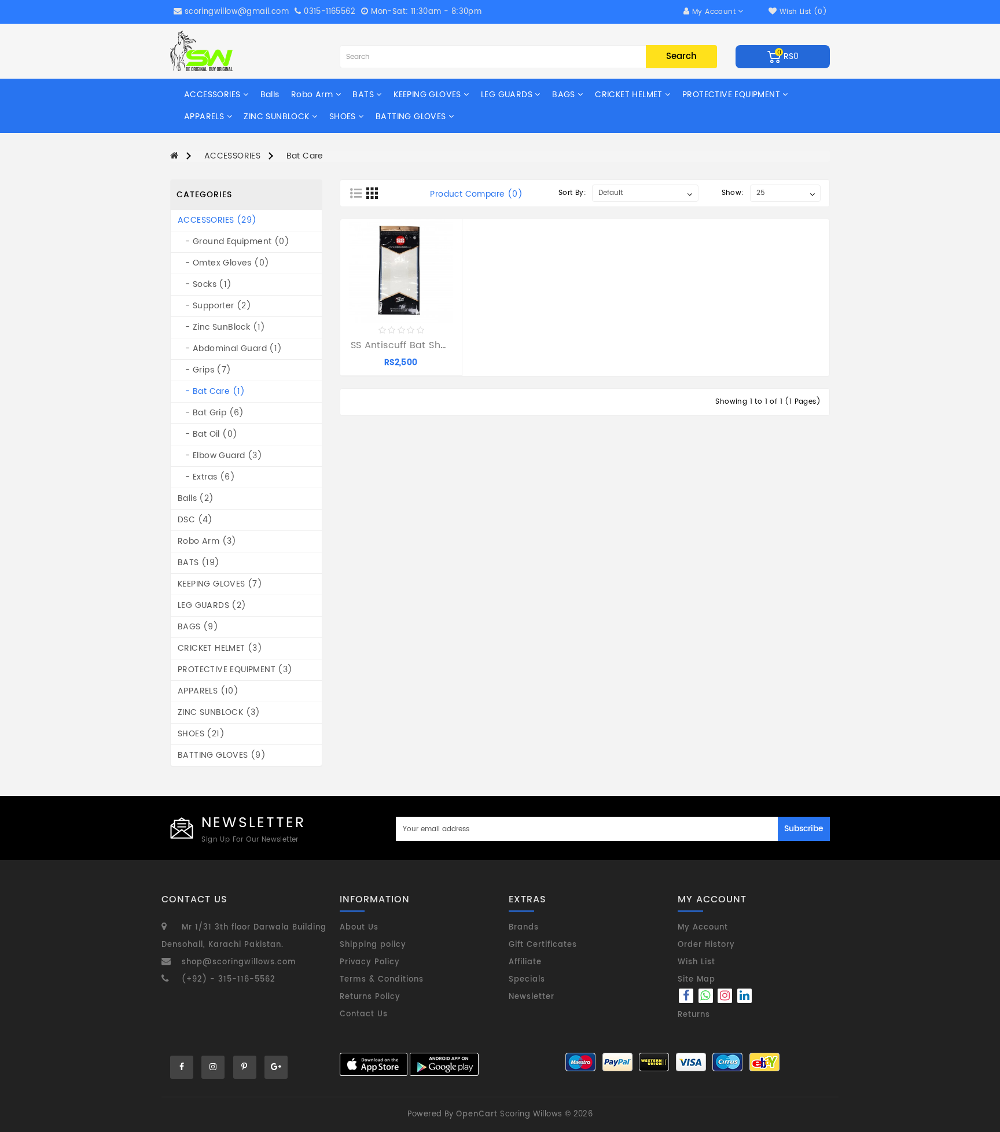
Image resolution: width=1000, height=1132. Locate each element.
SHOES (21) (201, 733)
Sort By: (572, 192)
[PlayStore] (444, 1064)
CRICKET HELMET (630, 94)
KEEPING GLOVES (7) (220, 584)
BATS (364, 94)
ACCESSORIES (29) (217, 220)
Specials (527, 980)
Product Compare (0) (476, 194)
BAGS (565, 94)
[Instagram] (726, 997)
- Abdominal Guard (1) (230, 348)
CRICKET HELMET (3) (220, 648)
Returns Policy (370, 997)
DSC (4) (195, 519)
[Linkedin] (744, 997)
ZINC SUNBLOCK (278, 116)
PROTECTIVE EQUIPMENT (732, 94)
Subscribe (803, 828)
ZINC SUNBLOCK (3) (219, 712)
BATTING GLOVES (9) (222, 755)
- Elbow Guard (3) (220, 455)
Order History (706, 945)
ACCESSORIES (213, 94)
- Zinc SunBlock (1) (222, 327)
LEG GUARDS (508, 94)
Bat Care (304, 156)
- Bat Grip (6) (211, 412)
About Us (359, 927)
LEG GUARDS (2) (212, 605)
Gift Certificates (543, 945)
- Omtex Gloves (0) (223, 263)
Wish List (696, 962)
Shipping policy (373, 945)
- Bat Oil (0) (207, 434)
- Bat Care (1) (211, 391)
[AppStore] (373, 1064)
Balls (270, 94)
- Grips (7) (204, 370)
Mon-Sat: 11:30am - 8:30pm (425, 12)
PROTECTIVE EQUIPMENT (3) (235, 669)
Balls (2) (196, 498)
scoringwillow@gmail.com (237, 12)
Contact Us (364, 1014)
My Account (703, 927)
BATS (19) (199, 562)
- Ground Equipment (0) (233, 241)
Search (681, 56)
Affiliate (525, 962)
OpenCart (477, 1114)
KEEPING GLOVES (429, 94)
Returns (694, 1015)
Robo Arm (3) (207, 541)
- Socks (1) (205, 284)
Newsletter (531, 997)
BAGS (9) (198, 626)
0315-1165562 (328, 12)
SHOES (343, 116)
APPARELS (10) (208, 691)
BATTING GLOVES (412, 116)
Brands (524, 927)
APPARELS (205, 116)
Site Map (696, 980)
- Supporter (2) (214, 305)
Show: (733, 192)
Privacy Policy (370, 962)
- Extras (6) (206, 477)
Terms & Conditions (382, 980)
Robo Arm (313, 94)
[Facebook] (686, 997)
